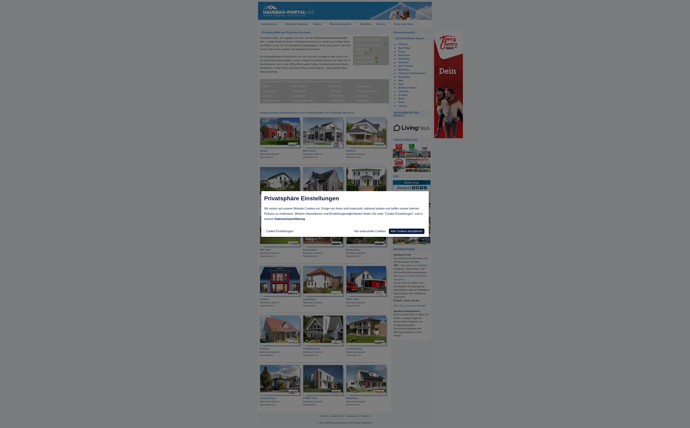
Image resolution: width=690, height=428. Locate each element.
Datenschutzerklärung (290, 218)
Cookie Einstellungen (279, 231)
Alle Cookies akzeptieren (407, 231)
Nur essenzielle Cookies (370, 231)
